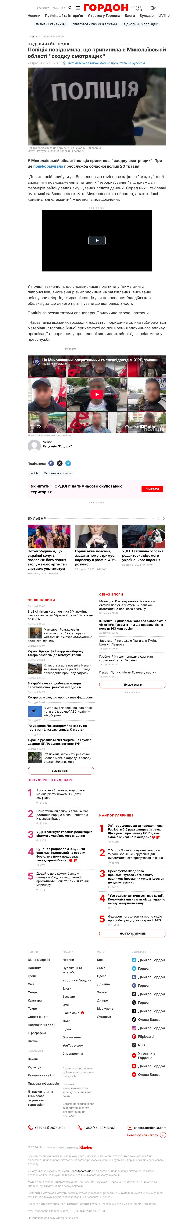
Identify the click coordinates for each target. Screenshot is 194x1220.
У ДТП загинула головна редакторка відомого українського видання (142, 555)
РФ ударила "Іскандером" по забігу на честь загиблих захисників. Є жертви (57, 727)
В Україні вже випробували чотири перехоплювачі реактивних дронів (55, 685)
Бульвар (147, 16)
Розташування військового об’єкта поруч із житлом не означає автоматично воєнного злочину (127, 605)
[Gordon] (106, 8)
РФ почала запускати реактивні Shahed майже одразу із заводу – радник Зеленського (69, 758)
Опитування (72, 1037)
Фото (66, 1021)
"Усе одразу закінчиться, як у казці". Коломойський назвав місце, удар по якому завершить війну (136, 899)
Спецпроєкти (73, 1053)
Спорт (32, 992)
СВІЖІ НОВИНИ (41, 600)
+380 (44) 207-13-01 (49, 1128)
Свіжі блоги (111, 594)
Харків (102, 992)
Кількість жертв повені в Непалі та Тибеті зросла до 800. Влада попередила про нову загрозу (67, 669)
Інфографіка (37, 1033)
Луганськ (104, 1017)
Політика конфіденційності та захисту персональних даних (77, 1090)
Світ (31, 984)
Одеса (101, 976)
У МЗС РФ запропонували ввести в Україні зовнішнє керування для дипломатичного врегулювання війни (136, 854)
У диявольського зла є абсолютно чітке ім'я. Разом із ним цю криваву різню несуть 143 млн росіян (132, 624)
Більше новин (61, 770)
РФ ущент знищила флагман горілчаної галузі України (126, 658)
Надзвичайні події (52, 36)
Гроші (32, 976)
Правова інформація (43, 1083)
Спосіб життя (38, 1017)
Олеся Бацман (150, 1020)
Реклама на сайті (41, 1075)
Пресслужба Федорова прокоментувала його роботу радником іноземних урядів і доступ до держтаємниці (136, 876)
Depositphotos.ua (80, 1171)
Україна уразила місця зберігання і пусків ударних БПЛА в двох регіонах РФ (59, 742)
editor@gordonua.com (150, 1128)
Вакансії (34, 1059)
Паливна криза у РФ (51, 24)
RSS (141, 1045)
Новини (34, 16)
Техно (32, 1008)
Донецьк (103, 984)
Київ (100, 960)
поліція (34, 473)
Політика (34, 968)
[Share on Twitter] (60, 463)
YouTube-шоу (73, 1045)
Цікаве (33, 1041)
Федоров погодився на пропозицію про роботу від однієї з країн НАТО (135, 918)
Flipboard (146, 1037)
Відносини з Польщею (141, 24)
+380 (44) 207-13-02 (99, 1128)
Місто (101, 951)
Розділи (68, 951)
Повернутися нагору (142, 1135)
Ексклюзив (71, 1013)
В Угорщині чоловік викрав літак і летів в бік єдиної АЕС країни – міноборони (69, 711)
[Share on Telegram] (68, 463)
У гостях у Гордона (104, 16)
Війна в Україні (39, 960)
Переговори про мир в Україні (95, 24)
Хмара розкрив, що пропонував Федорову (61, 697)
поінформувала (48, 166)
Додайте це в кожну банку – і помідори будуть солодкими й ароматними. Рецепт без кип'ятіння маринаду (62, 879)
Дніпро (102, 1000)
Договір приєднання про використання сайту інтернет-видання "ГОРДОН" (78, 1109)
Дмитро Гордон (151, 960)
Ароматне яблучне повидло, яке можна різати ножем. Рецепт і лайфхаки (60, 794)
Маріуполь (105, 1008)
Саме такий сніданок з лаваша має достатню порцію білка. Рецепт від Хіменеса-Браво (62, 814)
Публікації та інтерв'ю (64, 16)
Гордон (32, 36)
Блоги (130, 16)
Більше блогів (133, 684)
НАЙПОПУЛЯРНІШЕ (116, 815)
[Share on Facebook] (51, 463)
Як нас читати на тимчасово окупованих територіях (40, 1098)
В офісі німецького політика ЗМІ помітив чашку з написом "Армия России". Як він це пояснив (60, 615)
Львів (101, 968)
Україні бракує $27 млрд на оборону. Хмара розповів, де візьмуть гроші (56, 653)
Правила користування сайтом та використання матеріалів (79, 1072)
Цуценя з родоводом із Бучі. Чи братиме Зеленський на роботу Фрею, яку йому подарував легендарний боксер (60, 854)
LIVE (66, 1005)
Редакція (34, 1067)
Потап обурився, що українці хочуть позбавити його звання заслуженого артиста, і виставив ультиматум (47, 560)
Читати (152, 489)
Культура (35, 1000)
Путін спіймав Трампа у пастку (128, 672)
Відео (67, 1029)
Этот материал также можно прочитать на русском (105, 63)
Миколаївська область (57, 473)
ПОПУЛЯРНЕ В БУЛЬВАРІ (50, 780)
